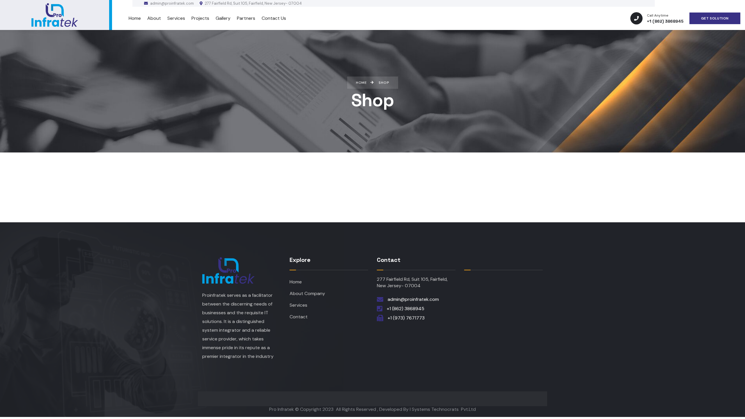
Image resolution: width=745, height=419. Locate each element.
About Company (307, 293)
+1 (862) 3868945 (405, 309)
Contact (299, 317)
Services (298, 305)
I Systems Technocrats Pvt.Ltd (443, 409)
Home (296, 282)
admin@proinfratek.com (171, 3)
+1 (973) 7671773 (406, 318)
